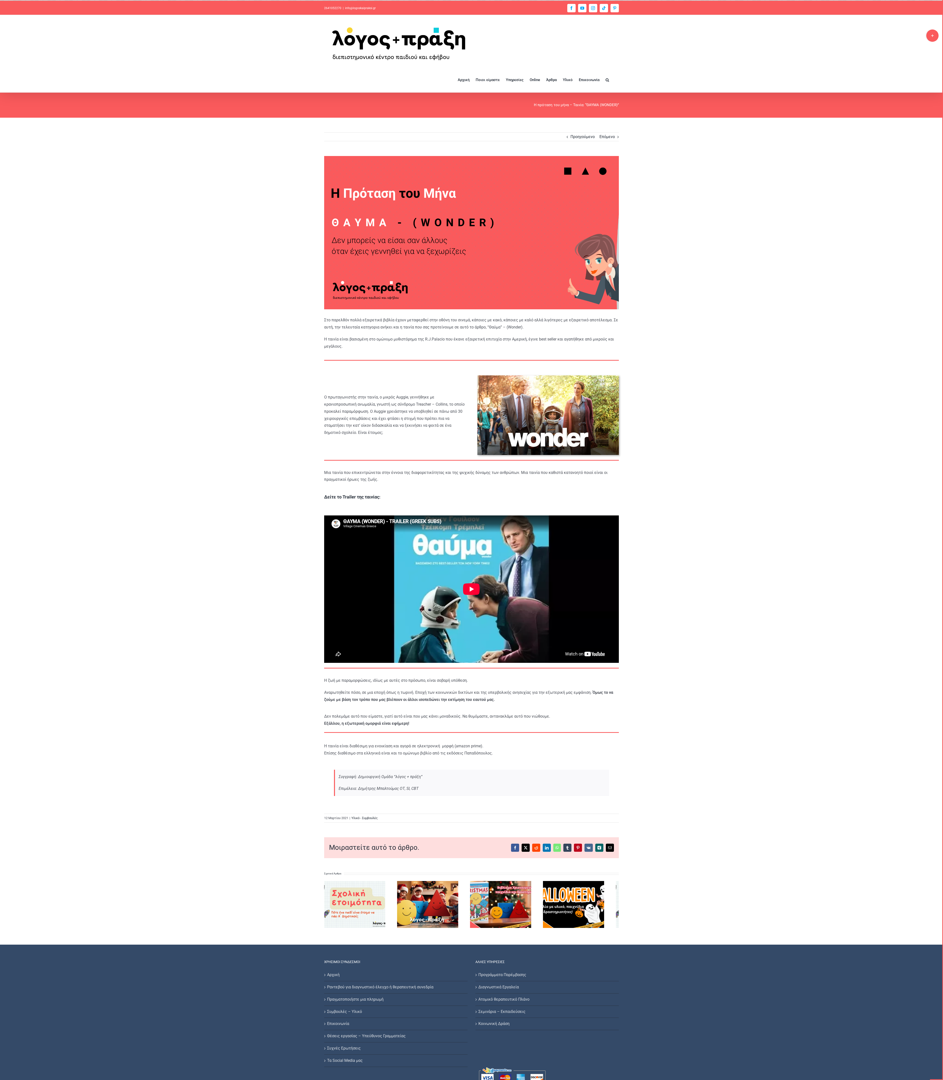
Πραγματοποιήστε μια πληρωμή (355, 1002)
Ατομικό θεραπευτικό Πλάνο (503, 1002)
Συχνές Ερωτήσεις (344, 1051)
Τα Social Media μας (345, 1063)
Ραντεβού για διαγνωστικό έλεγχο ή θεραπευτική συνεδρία (380, 989)
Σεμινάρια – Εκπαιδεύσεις (502, 1014)
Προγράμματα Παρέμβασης (502, 977)
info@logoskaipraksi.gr (360, 8)
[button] (607, 79)
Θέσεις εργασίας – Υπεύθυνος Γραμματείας (366, 1038)
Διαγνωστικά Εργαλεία (498, 989)
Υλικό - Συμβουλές (364, 818)
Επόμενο (607, 136)
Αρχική (333, 977)
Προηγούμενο (582, 136)
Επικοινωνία (338, 1026)
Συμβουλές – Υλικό (344, 1014)
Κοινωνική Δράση (494, 1026)
